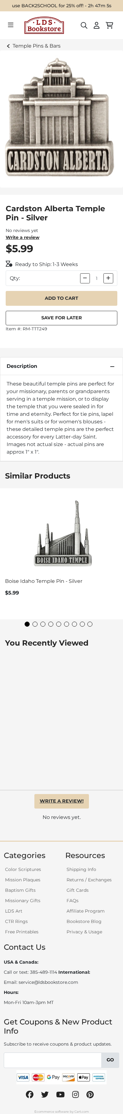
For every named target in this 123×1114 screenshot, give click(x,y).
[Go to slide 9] (89, 624)
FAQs (73, 900)
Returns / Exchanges (89, 880)
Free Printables (21, 932)
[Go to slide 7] (74, 624)
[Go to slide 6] (66, 624)
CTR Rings (16, 921)
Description (22, 366)
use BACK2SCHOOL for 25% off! (47, 6)
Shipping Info (81, 869)
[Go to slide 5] (58, 624)
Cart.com (81, 1112)
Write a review (22, 237)
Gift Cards (78, 890)
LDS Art (13, 911)
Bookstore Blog (84, 921)
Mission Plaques (22, 880)
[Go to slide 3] (42, 624)
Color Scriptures (23, 869)
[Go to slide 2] (35, 624)
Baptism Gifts (20, 890)
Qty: (15, 278)
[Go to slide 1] (27, 624)
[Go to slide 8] (82, 624)
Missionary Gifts (22, 900)
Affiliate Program (86, 911)
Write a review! (62, 801)
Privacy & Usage (84, 932)
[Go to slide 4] (50, 624)
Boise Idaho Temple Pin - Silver (43, 581)
